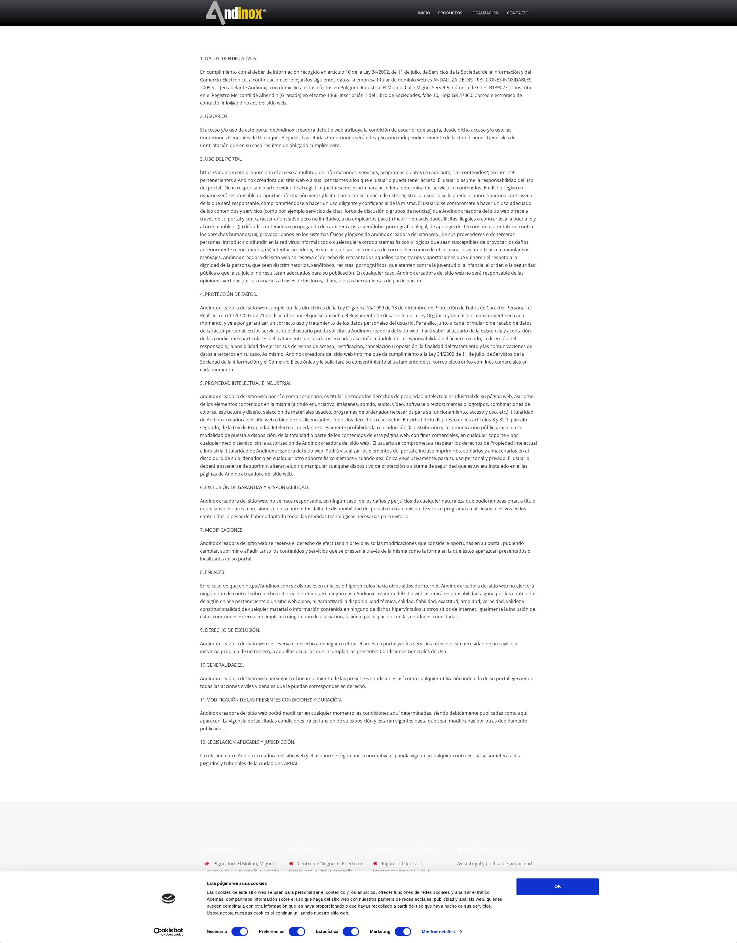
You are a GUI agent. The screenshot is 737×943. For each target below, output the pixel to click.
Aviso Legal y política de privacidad (494, 863)
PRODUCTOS (450, 13)
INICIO (424, 13)
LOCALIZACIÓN (484, 13)
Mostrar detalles (438, 931)
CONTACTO (518, 13)
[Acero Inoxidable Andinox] (236, 12)
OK (557, 886)
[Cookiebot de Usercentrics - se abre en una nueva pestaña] (168, 931)
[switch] (297, 931)
